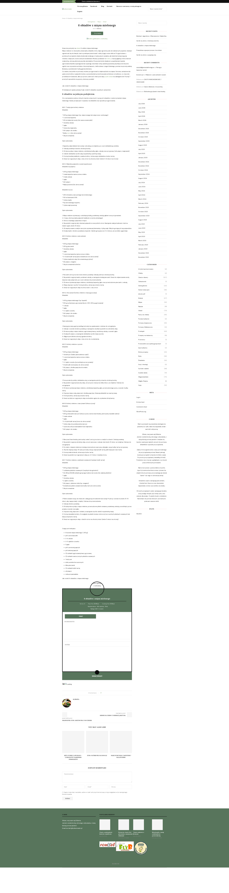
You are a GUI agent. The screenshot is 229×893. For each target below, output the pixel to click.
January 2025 (142, 158)
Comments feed (141, 407)
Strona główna (82, 6)
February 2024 (143, 203)
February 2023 (143, 245)
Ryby (152, 356)
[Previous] (78, 1)
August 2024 (142, 178)
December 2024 (143, 162)
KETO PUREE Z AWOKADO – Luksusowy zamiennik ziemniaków (73, 757)
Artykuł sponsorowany (152, 269)
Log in (138, 397)
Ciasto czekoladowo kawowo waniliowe (93, 1)
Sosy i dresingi (152, 364)
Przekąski (152, 331)
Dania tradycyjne (152, 290)
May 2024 (141, 191)
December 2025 (143, 129)
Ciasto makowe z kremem (138, 833)
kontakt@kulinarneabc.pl (74, 828)
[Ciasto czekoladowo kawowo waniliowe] (104, 824)
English (79, 11)
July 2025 (141, 149)
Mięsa (152, 302)
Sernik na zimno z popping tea (146, 55)
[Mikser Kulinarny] (141, 843)
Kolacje (152, 298)
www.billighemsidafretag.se (145, 67)
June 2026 (141, 108)
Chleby (152, 273)
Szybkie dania (152, 373)
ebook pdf (152, 294)
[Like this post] (102, 693)
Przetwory (152, 340)
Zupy (152, 385)
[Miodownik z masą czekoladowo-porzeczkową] (157, 824)
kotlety (108, 59)
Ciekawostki (152, 281)
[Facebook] (166, 1)
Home (63, 18)
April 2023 (141, 236)
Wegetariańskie (152, 377)
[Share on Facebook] (104, 693)
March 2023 (142, 240)
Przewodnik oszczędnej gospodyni (152, 344)
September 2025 (143, 141)
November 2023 (143, 207)
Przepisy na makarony (152, 335)
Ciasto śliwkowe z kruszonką (153, 87)
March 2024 (142, 199)
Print (81, 616)
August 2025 (142, 145)
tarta (68, 133)
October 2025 (143, 137)
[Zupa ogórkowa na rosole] (97, 742)
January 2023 (142, 249)
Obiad (152, 310)
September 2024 (144, 174)
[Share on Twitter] (106, 693)
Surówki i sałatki (152, 369)
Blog (102, 6)
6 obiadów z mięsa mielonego (146, 45)
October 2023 (143, 212)
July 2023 (141, 224)
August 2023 (142, 220)
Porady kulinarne (152, 319)
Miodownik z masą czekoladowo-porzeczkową (158, 834)
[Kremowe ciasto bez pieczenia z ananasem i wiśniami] (123, 824)
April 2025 (141, 153)
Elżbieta (99, 28)
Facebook (93, 6)
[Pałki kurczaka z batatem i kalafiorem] (121, 742)
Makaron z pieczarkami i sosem (156, 75)
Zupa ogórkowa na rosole (97, 755)
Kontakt (109, 6)
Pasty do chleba (152, 315)
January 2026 (142, 124)
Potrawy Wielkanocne (152, 327)
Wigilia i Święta (152, 381)
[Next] (80, 1)
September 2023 (143, 216)
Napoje (152, 306)
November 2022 (143, 257)
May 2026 (141, 112)
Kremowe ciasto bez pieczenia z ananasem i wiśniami (125, 834)
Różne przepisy (152, 352)
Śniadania (152, 360)
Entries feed (140, 402)
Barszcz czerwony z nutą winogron (128, 6)
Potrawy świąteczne (152, 323)
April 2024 (141, 195)
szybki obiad (108, 77)
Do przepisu (97, 33)
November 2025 (143, 133)
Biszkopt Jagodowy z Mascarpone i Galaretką (151, 36)
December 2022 (143, 253)
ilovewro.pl (139, 75)
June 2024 (141, 187)
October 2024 (143, 170)
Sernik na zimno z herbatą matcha (147, 41)
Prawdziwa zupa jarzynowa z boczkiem (149, 50)
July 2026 (141, 104)
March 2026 (142, 120)
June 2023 (141, 228)
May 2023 (141, 232)
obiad (78, 48)
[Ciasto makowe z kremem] (138, 824)
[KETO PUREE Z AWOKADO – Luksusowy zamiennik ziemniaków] (73, 742)
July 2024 (141, 182)
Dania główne (152, 286)
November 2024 (143, 166)
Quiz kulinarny (152, 348)
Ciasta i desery (152, 277)
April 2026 (141, 116)
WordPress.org (141, 412)
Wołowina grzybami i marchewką (154, 91)
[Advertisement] (53, 880)
